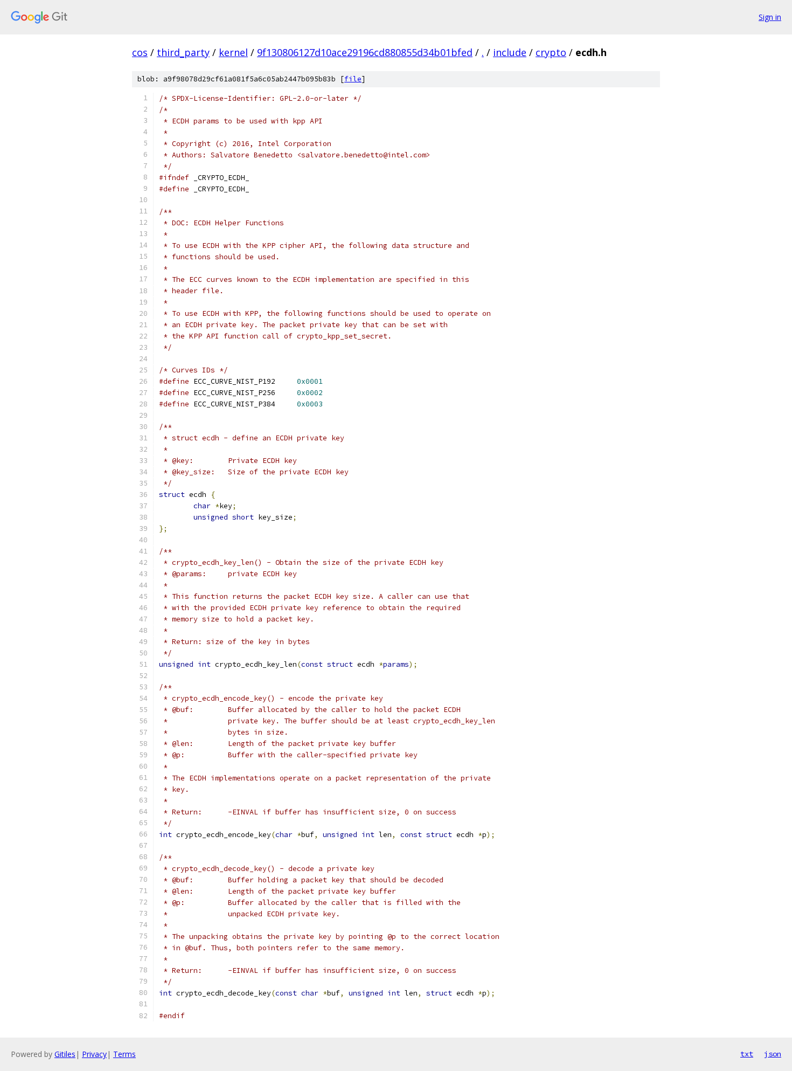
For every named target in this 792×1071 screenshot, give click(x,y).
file (353, 79)
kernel (233, 52)
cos (140, 52)
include (509, 52)
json (772, 1054)
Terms (124, 1054)
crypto (551, 52)
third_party (183, 52)
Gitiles (64, 1054)
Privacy (94, 1054)
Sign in (770, 17)
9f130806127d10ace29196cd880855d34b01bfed (365, 52)
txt (746, 1054)
